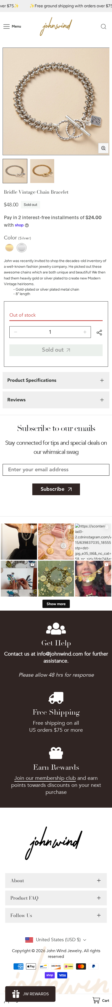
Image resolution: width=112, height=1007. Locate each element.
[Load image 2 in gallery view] (42, 171)
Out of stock (22, 315)
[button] (100, 1001)
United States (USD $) (58, 940)
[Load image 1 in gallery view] (15, 171)
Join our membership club (45, 778)
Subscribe (52, 489)
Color (17, 237)
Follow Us (21, 915)
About (17, 880)
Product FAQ (24, 897)
